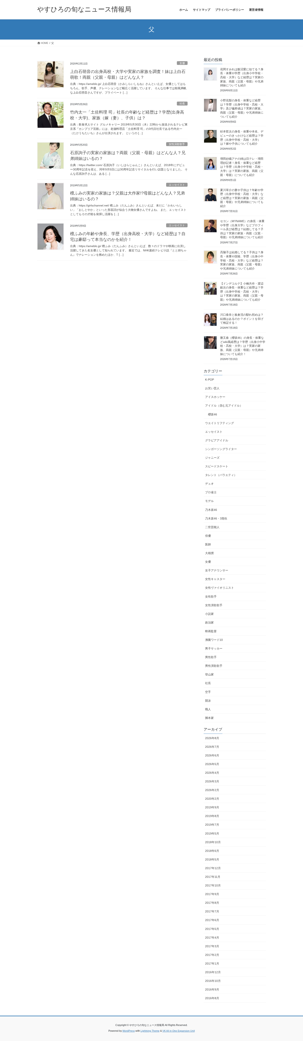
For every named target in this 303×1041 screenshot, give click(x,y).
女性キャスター (215, 579)
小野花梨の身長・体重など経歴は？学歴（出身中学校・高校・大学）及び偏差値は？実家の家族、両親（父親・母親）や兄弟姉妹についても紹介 (241, 108)
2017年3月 (212, 946)
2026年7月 (212, 746)
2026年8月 (212, 738)
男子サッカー (213, 648)
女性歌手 (211, 596)
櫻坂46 (212, 414)
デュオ (209, 483)
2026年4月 (212, 772)
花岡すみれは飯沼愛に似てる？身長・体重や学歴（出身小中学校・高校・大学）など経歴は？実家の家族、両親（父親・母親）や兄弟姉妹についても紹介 (241, 77)
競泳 (208, 700)
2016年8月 (212, 998)
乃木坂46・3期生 (216, 518)
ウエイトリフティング (219, 423)
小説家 (209, 613)
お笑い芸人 (212, 388)
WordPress (128, 1030)
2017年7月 (212, 911)
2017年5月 (212, 929)
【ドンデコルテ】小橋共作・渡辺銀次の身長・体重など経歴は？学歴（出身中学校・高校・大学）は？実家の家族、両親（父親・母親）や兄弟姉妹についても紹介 (241, 291)
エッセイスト (177, 184)
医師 (208, 544)
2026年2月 (212, 790)
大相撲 (209, 553)
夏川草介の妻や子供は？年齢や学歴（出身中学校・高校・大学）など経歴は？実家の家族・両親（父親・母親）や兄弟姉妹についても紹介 (241, 198)
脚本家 (209, 718)
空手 (208, 692)
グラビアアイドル (216, 440)
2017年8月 (212, 902)
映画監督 (211, 631)
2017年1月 (212, 963)
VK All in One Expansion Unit (178, 1030)
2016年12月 (213, 972)
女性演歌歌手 (177, 144)
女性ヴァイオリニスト (219, 587)
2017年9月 (212, 894)
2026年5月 (212, 764)
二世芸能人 (212, 527)
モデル (209, 501)
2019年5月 (212, 833)
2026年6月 (212, 755)
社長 (182, 103)
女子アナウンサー (216, 570)
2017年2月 (212, 955)
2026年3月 (212, 781)
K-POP (209, 379)
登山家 (209, 674)
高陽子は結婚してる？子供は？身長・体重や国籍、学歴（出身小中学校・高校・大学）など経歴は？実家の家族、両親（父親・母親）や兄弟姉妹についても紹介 (241, 260)
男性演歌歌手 (213, 665)
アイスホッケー (215, 397)
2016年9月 (212, 989)
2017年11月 (212, 876)
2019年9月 (212, 807)
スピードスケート (216, 466)
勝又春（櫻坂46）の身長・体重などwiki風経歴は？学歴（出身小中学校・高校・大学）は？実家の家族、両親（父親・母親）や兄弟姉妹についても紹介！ (242, 345)
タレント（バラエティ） (221, 475)
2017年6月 (212, 920)
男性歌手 (211, 657)
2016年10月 (213, 980)
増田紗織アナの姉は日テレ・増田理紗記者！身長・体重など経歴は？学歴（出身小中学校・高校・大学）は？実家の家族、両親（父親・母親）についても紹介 (241, 166)
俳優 (208, 535)
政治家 (209, 622)
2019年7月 (212, 824)
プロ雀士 (211, 492)
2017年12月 (213, 868)
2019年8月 (212, 816)
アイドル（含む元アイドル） (224, 405)
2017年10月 (213, 885)
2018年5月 (212, 859)
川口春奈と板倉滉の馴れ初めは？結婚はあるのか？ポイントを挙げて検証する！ (241, 318)
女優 (182, 63)
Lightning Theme (150, 1030)
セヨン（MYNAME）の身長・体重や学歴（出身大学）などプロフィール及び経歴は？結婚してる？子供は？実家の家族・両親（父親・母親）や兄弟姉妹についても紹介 (242, 229)
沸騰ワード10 (214, 639)
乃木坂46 (211, 509)
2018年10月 (213, 842)
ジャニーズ (212, 457)
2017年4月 (212, 937)
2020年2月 (212, 798)
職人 (208, 709)
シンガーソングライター (221, 449)
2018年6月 (212, 850)
